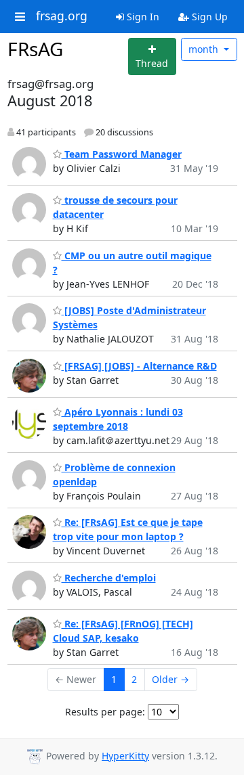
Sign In (141, 16)
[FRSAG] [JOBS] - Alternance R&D (139, 365)
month (204, 49)
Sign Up (208, 16)
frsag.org (61, 16)
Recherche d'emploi (109, 577)
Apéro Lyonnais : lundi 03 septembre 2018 (118, 419)
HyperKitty (125, 755)
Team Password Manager (122, 154)
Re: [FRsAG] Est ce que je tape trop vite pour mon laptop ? (128, 529)
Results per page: (105, 711)
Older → (170, 679)
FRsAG (35, 49)
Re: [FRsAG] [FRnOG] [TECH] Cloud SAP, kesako (123, 630)
